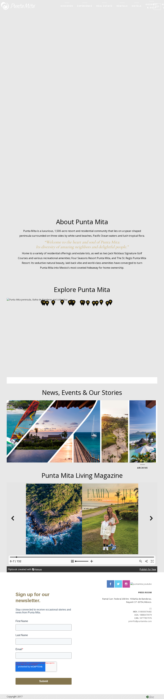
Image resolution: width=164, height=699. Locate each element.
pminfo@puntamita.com (140, 621)
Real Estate (104, 6)
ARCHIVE (142, 467)
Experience (84, 6)
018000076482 (145, 611)
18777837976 (145, 618)
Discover (67, 6)
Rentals (122, 6)
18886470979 (145, 614)
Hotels (136, 6)
